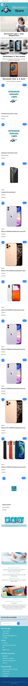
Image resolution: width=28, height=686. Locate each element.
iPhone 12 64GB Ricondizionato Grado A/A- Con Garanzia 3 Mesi (13, 467)
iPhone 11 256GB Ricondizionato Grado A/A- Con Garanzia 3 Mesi (13, 389)
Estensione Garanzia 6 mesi (9, 153)
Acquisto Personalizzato (8, 192)
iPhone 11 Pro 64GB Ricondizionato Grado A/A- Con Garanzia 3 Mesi (13, 271)
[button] (2, 5)
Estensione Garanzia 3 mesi (9, 113)
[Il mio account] (12, 14)
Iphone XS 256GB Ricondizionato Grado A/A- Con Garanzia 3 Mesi (12, 310)
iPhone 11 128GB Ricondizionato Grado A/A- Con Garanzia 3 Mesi (13, 350)
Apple (2, 189)
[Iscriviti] (18, 623)
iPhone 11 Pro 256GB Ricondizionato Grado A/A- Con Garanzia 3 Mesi (13, 428)
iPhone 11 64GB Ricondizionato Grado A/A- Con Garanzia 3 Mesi (13, 232)
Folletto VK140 (6, 504)
